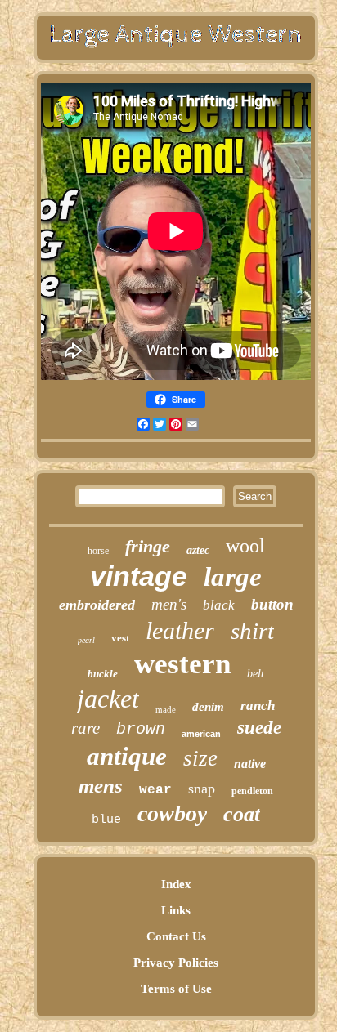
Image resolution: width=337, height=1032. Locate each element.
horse (98, 550)
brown (140, 729)
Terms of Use (176, 988)
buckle (103, 674)
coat (241, 814)
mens (101, 786)
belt (255, 674)
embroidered (97, 604)
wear (155, 790)
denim (208, 706)
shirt (252, 631)
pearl (86, 640)
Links (176, 910)
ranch (257, 705)
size (200, 758)
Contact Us (176, 936)
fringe (147, 546)
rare (85, 728)
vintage (138, 576)
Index (176, 884)
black (219, 605)
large (233, 577)
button (272, 604)
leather (180, 630)
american (201, 734)
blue (106, 820)
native (250, 764)
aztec (197, 550)
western (182, 664)
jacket (108, 698)
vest (120, 638)
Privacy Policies (175, 962)
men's (168, 604)
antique (127, 756)
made (165, 709)
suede (259, 727)
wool (245, 545)
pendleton (252, 791)
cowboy (172, 813)
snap (201, 788)
